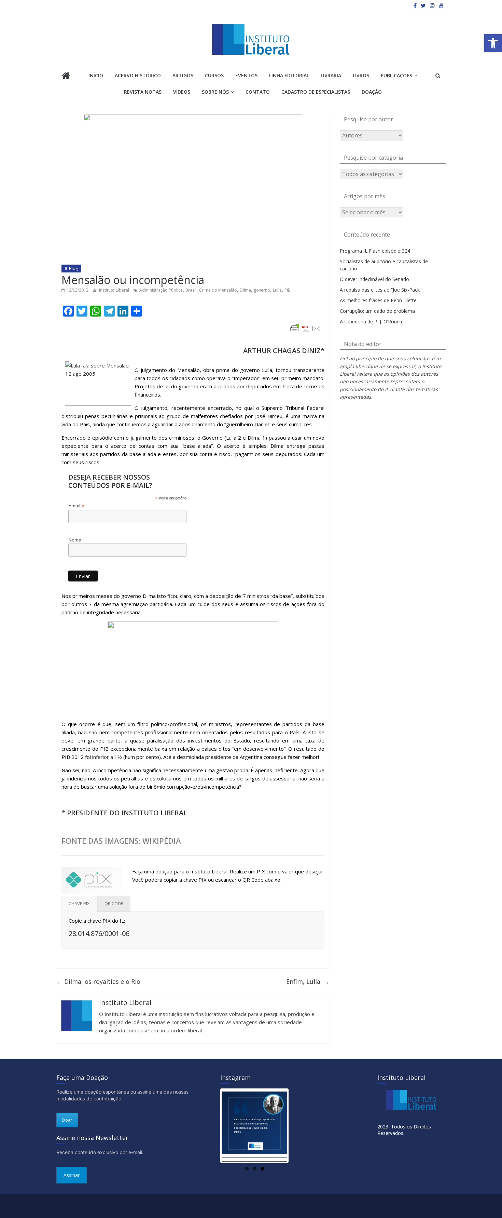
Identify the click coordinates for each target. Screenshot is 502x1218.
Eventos (246, 75)
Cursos (214, 75)
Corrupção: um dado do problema (377, 311)
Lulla (277, 290)
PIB (287, 290)
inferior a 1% (107, 756)
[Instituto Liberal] (65, 76)
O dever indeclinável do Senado (374, 279)
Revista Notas (143, 92)
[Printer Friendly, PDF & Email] (305, 328)
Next (297, 1126)
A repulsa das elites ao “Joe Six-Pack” (380, 289)
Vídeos (181, 92)
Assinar (72, 1175)
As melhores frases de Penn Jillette (378, 300)
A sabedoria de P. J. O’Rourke (372, 321)
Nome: (75, 540)
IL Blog (71, 268)
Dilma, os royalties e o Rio (98, 981)
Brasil (190, 290)
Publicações (396, 75)
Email (76, 506)
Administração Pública (161, 290)
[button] (493, 43)
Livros (361, 75)
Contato (258, 92)
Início (95, 75)
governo (262, 290)
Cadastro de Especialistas (315, 92)
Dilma (245, 290)
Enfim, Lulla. (308, 981)
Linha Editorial (289, 75)
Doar (67, 1120)
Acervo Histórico (138, 75)
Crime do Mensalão (218, 290)
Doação (372, 92)
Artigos (182, 75)
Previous (211, 1126)
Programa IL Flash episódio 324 (375, 250)
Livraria (331, 75)
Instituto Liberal (114, 290)
